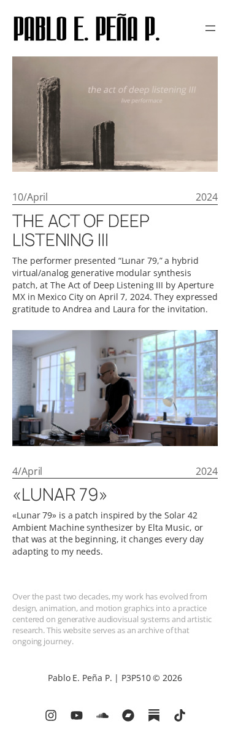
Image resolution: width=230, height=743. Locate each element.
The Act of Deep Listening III (81, 230)
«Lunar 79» (60, 494)
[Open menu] (210, 28)
